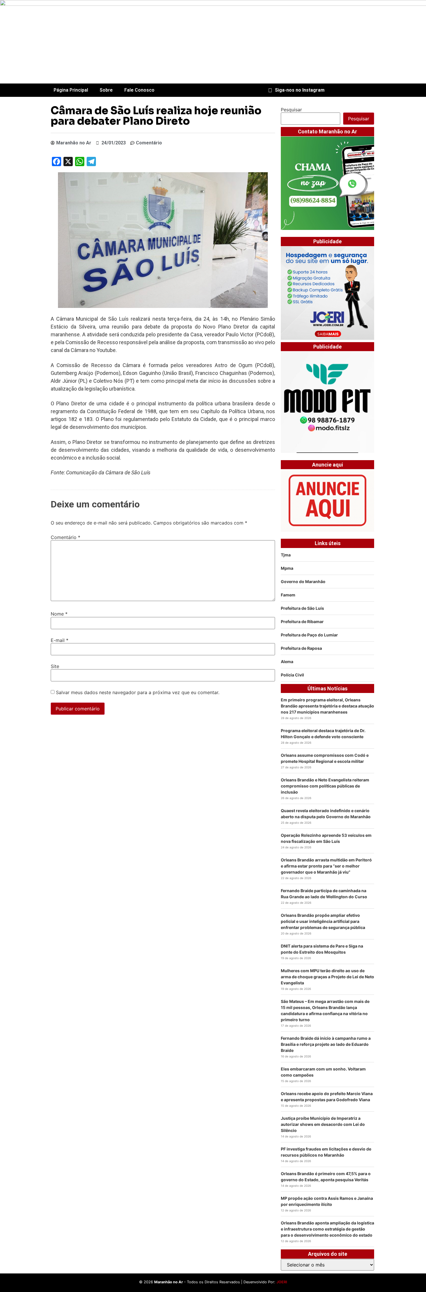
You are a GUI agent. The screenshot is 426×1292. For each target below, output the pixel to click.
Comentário (65, 537)
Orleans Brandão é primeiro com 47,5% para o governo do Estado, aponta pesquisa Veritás (326, 1176)
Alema (287, 661)
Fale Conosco (139, 90)
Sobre (106, 90)
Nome (59, 613)
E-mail (59, 640)
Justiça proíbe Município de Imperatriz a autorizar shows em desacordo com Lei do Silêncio (323, 1124)
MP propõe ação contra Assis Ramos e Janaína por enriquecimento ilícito (327, 1201)
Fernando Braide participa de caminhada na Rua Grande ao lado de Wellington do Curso (324, 893)
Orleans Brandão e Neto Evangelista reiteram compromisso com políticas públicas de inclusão (325, 785)
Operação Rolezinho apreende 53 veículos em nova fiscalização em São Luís (326, 838)
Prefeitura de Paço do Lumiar (309, 634)
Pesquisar (291, 109)
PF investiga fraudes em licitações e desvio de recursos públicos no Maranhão (326, 1151)
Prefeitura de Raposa (301, 648)
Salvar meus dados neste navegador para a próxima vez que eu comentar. (137, 692)
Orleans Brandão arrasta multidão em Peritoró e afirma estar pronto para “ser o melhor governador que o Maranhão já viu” (326, 865)
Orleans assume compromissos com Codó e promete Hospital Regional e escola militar (325, 758)
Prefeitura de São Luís (302, 608)
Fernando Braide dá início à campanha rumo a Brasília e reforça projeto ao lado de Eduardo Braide (326, 1044)
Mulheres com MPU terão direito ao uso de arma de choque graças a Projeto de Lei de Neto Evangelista (327, 976)
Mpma (287, 568)
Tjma (286, 554)
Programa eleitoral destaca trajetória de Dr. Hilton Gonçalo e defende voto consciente (323, 733)
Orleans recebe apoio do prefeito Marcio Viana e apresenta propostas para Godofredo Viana (327, 1096)
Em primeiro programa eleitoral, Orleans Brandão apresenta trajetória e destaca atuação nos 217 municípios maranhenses (327, 705)
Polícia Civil (292, 674)
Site (55, 666)
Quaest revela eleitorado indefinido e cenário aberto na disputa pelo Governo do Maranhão (326, 813)
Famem (288, 594)
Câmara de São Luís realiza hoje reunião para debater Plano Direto (156, 116)
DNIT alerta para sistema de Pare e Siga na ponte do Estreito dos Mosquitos (322, 949)
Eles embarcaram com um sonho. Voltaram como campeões (323, 1071)
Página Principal (71, 90)
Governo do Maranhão (303, 581)
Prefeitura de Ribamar (302, 621)
